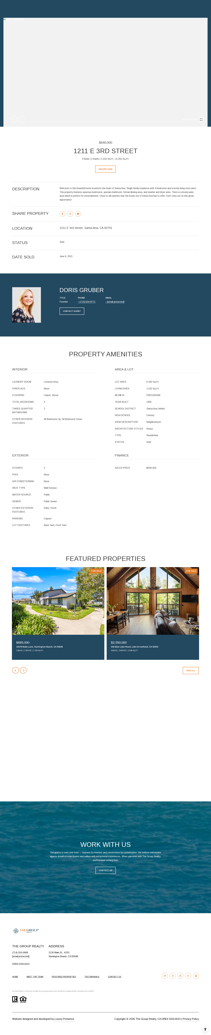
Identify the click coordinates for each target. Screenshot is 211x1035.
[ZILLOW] (196, 976)
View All (190, 670)
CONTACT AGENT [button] (72, 311)
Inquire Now (105, 169)
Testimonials (92, 977)
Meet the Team (35, 977)
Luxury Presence (64, 1019)
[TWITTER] (188, 976)
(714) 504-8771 (87, 302)
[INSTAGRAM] (173, 976)
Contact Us (105, 870)
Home (15, 977)
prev (14, 119)
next (21, 119)
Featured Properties (64, 977)
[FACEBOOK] (165, 976)
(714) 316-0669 (20, 952)
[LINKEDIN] (180, 976)
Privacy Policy (191, 1019)
